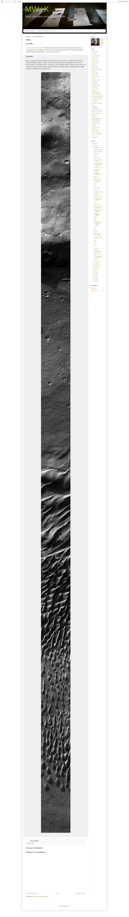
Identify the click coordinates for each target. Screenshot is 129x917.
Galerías (94, 83)
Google (95, 185)
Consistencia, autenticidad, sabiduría (96, 214)
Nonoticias (94, 117)
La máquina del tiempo (98, 192)
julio (95, 270)
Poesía (93, 125)
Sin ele (94, 242)
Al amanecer (96, 194)
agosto (95, 268)
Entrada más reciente (32, 893)
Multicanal (95, 231)
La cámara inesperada (96, 96)
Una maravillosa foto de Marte (35, 48)
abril (95, 276)
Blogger (68, 906)
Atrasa (94, 227)
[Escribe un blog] (33, 841)
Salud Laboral (96, 204)
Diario (93, 64)
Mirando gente (95, 113)
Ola (94, 202)
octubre (95, 264)
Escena (94, 155)
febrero (95, 281)
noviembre (96, 261)
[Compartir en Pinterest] (38, 841)
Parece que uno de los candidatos (97, 210)
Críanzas (95, 176)
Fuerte (94, 229)
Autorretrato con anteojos (96, 170)
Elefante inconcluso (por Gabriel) (97, 234)
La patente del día (95, 99)
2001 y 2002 (96, 189)
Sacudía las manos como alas (97, 181)
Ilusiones (94, 89)
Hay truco (94, 87)
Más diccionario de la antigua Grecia (97, 207)
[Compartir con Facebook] (36, 841)
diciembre (96, 147)
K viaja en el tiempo (97, 151)
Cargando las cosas (97, 167)
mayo (95, 274)
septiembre (96, 266)
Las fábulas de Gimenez (97, 103)
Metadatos (94, 108)
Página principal (30, 31)
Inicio (57, 893)
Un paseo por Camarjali (97, 134)
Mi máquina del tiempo (98, 149)
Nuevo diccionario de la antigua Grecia (97, 119)
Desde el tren (95, 62)
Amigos (93, 51)
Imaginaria (94, 90)
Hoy (94, 183)
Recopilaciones (95, 127)
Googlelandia (95, 85)
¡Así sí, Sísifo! (96, 187)
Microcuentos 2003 (96, 111)
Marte (94, 240)
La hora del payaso (96, 97)
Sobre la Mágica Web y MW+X (47, 31)
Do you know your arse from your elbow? (97, 199)
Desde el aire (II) (96, 254)
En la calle (94, 74)
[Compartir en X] (34, 841)
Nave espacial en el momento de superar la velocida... (97, 223)
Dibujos (93, 65)
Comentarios (95, 291)
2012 (93, 145)
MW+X (37, 9)
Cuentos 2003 (95, 56)
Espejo (93, 78)
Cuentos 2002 (95, 55)
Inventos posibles (95, 92)
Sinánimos (94, 129)
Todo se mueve (95, 132)
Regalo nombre (96, 178)
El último (95, 259)
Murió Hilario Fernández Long (97, 173)
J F (94, 246)
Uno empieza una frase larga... (98, 237)
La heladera (95, 248)
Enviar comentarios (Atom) (41, 896)
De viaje (94, 60)
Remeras (95, 217)
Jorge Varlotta (95, 94)
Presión (95, 244)
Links (33, 843)
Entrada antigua (81, 893)
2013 (93, 143)
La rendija (94, 101)
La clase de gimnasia (97, 196)
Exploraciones (95, 80)
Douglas (94, 67)
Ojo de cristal (95, 121)
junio (95, 272)
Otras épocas (94, 123)
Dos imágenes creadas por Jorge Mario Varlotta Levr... (98, 164)
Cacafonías (95, 153)
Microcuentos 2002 (96, 109)
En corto (94, 73)
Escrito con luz (95, 76)
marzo (95, 279)
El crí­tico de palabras (96, 69)
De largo (94, 58)
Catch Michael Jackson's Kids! (97, 251)
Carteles (95, 219)
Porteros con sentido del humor (97, 160)
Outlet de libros (96, 157)
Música (93, 115)
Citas (93, 53)
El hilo (93, 71)
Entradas (95, 288)
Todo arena (94, 130)
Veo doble (94, 137)
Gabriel (93, 81)
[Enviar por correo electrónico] (31, 841)
